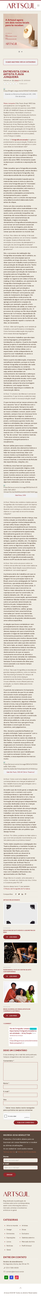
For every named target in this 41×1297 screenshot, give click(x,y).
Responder (33, 1029)
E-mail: (6, 1164)
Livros (9, 1242)
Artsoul (16, 80)
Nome (6, 1083)
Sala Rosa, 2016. (20, 495)
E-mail (6, 1091)
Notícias (10, 1246)
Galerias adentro (28, 1238)
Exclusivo (25, 1234)
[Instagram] (17, 1277)
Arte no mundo (12, 1225)
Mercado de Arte (28, 1242)
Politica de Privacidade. (26, 1152)
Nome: (6, 1156)
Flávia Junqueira (9, 103)
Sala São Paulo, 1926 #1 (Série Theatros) (20, 772)
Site (4, 1100)
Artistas (25, 1225)
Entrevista (10, 1234)
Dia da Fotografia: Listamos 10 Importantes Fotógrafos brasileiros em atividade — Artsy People (23, 1031)
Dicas (24, 1229)
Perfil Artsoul (27, 1246)
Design (9, 1229)
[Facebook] (11, 1277)
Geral (9, 1250)
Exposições (11, 1238)
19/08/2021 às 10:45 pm (16, 1035)
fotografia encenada (20, 140)
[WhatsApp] (6, 1277)
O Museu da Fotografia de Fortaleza (17, 889)
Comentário (8, 1061)
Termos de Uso (9, 1152)
